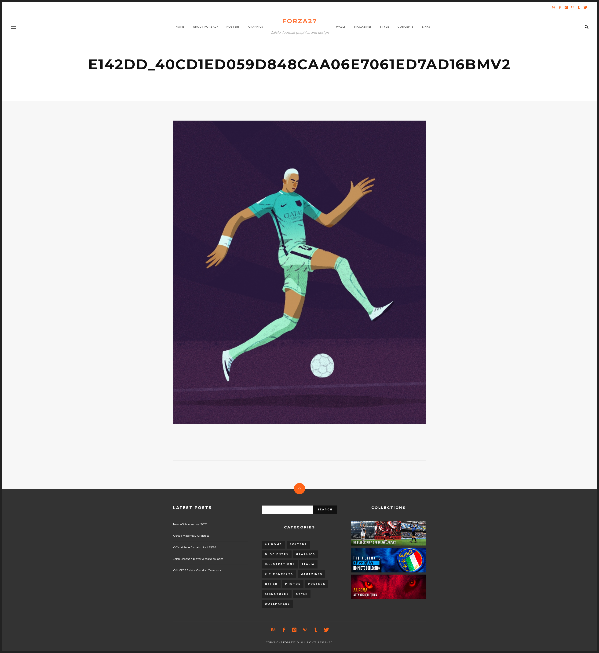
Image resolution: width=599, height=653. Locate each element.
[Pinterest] (572, 7)
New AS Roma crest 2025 (190, 524)
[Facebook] (559, 7)
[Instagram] (566, 7)
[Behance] (553, 7)
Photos (293, 584)
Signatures (277, 594)
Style (302, 594)
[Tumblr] (578, 7)
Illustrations (280, 564)
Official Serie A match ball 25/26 (194, 547)
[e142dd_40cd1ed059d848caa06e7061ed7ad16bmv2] (292, 272)
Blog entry (277, 554)
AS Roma (273, 544)
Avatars (298, 544)
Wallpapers (277, 603)
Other (271, 584)
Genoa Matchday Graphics (191, 535)
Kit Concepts (279, 574)
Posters (316, 584)
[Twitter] (585, 7)
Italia (308, 564)
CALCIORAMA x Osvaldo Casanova (197, 570)
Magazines (311, 574)
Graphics (305, 554)
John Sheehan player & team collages (198, 559)
